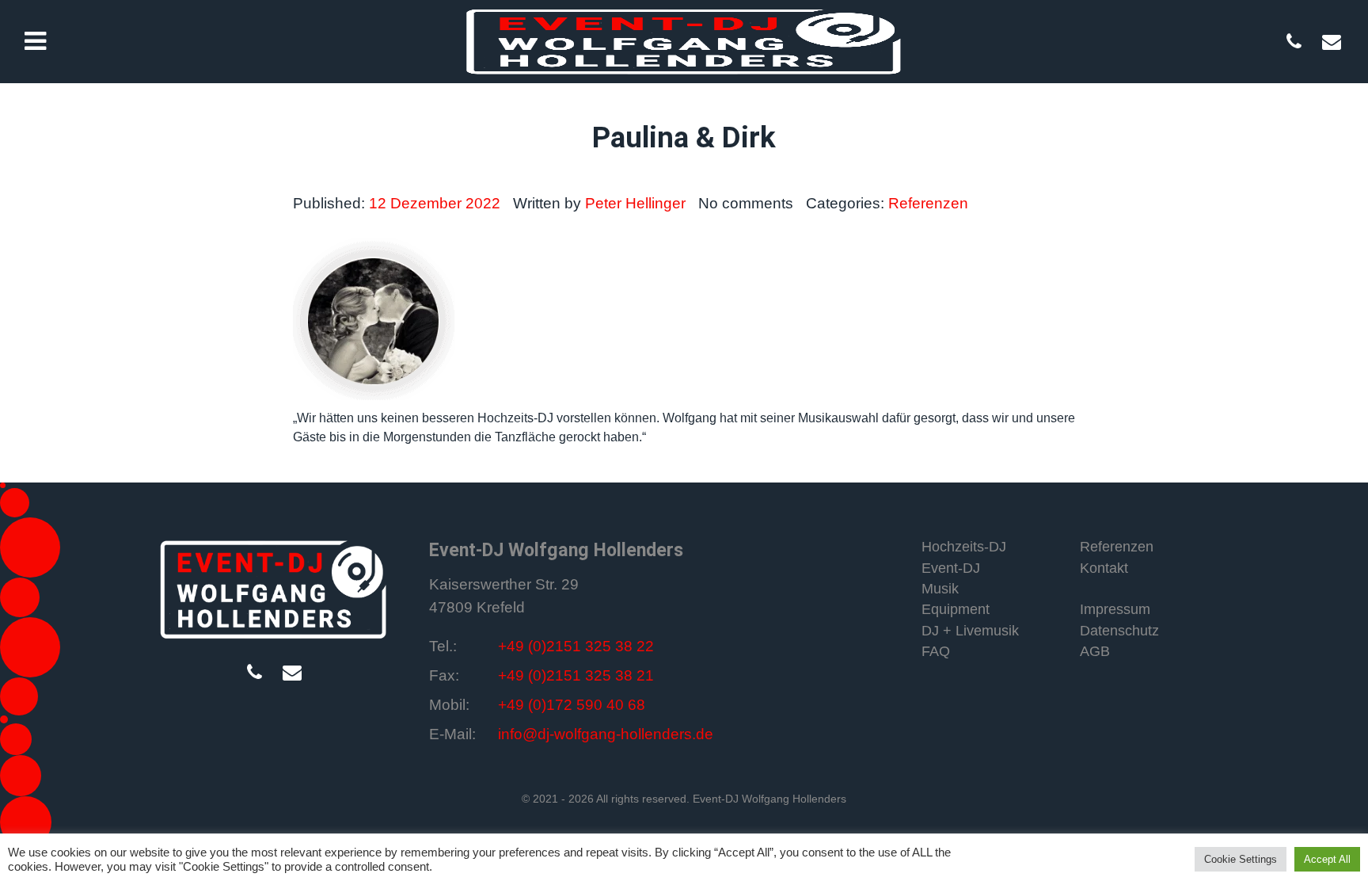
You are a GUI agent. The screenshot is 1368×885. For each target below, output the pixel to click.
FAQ (936, 651)
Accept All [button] (1327, 859)
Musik (940, 589)
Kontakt (1104, 568)
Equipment (956, 609)
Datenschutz (1119, 631)
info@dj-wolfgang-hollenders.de (605, 734)
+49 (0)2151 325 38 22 (576, 646)
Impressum (1115, 609)
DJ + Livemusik (970, 631)
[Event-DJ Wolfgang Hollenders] (274, 588)
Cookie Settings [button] (1240, 859)
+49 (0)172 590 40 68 (571, 704)
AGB (1095, 651)
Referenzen (1116, 547)
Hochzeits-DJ (964, 547)
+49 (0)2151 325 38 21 (576, 675)
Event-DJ (951, 568)
